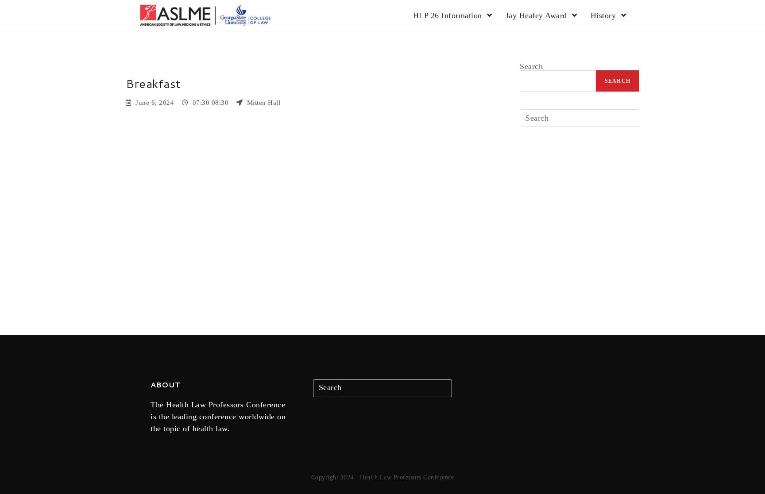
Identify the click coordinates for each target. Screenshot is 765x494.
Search (531, 66)
